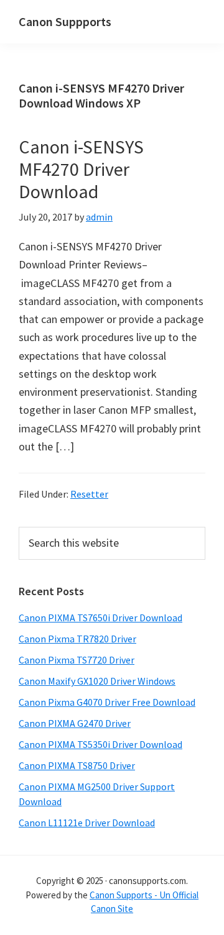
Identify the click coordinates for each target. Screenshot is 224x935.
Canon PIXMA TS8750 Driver (77, 765)
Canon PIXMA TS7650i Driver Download (100, 617)
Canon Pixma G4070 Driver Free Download (107, 702)
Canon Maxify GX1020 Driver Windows (97, 681)
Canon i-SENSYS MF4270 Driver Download (81, 169)
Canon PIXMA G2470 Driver (75, 723)
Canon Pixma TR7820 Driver (77, 638)
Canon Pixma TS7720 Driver (76, 660)
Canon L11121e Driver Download (87, 822)
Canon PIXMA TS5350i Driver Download (100, 744)
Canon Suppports (65, 21)
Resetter (89, 494)
